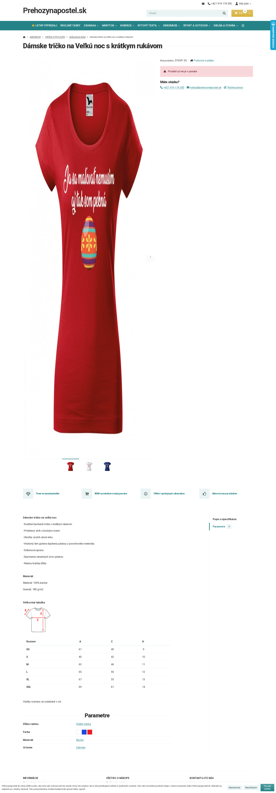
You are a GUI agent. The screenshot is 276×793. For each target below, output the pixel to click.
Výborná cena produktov (224, 493)
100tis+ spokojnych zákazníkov (169, 493)
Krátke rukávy (83, 724)
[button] (249, 13)
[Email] (203, 3)
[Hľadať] (224, 13)
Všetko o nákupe (117, 778)
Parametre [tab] (221, 526)
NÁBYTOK (108, 25)
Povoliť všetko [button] (267, 787)
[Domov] (24, 37)
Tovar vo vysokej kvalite (47, 493)
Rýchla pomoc (235, 87)
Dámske (80, 747)
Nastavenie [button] (234, 787)
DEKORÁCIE (170, 25)
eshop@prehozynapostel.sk (205, 87)
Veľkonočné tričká (77, 37)
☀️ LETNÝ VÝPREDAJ (44, 25)
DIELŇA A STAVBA (224, 25)
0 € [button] (242, 13)
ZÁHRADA (90, 25)
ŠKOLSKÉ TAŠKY (70, 25)
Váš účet (244, 3)
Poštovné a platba (204, 60)
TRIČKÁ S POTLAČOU (55, 37)
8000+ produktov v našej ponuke (111, 493)
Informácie (30, 778)
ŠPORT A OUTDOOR (195, 25)
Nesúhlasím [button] (251, 787)
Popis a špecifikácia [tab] (224, 519)
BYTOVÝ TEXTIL (147, 25)
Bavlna (80, 740)
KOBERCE (126, 25)
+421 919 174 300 (174, 87)
